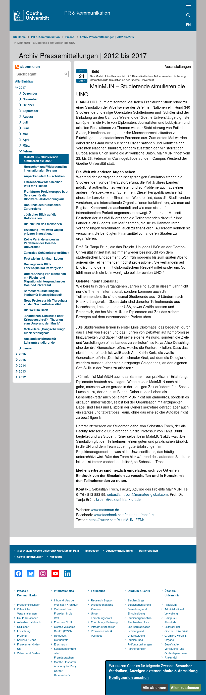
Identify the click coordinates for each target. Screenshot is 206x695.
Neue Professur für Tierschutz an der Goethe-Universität (45, 302)
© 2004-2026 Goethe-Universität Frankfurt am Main (48, 550)
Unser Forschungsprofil (101, 615)
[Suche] (65, 74)
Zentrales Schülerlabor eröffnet (46, 252)
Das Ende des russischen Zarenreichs (42, 206)
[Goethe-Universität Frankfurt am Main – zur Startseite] (38, 15)
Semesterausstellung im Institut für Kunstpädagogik (43, 293)
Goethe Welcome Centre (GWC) (64, 629)
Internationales (64, 591)
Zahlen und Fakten (28, 653)
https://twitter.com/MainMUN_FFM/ (116, 519)
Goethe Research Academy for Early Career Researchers (65, 668)
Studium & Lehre (139, 591)
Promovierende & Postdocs (101, 633)
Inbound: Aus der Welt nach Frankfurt (66, 602)
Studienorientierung (139, 604)
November (30, 99)
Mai (25, 134)
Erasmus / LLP (63, 622)
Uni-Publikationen (27, 618)
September (30, 110)
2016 (22, 354)
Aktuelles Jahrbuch (28, 622)
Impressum (92, 550)
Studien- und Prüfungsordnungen (140, 642)
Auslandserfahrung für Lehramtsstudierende (40, 340)
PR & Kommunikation (87, 13)
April (26, 139)
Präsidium (171, 604)
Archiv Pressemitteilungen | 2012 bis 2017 (107, 37)
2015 (22, 359)
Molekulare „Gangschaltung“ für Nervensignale (44, 331)
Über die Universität (172, 593)
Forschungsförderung (103, 622)
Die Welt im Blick (36, 310)
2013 (22, 371)
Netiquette (56, 556)
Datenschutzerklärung (119, 550)
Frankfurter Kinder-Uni (28, 646)
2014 (22, 365)
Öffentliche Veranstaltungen (27, 611)
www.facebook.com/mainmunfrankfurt (124, 514)
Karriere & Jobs (26, 640)
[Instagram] (42, 573)
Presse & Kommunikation (27, 593)
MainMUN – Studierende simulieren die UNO (41, 159)
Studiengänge (136, 600)
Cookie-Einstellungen (30, 556)
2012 (22, 377)
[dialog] (156, 678)
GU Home (19, 37)
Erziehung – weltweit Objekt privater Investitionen (43, 231)
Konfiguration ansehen (129, 677)
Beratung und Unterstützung (136, 633)
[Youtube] (55, 573)
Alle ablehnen (154, 687)
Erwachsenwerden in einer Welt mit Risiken (43, 184)
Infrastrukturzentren (103, 627)
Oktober (28, 105)
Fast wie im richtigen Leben (43, 258)
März (26, 145)
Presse (69, 37)
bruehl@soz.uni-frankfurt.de (118, 499)
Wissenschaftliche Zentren (102, 606)
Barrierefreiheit (148, 550)
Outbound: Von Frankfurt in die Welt (63, 613)
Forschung (98, 591)
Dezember (30, 93)
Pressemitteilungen (28, 604)
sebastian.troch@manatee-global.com (137, 494)
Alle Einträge (24, 81)
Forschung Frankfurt (23, 633)
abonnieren (29, 66)
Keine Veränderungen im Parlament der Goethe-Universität (41, 243)
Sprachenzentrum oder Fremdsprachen (65, 652)
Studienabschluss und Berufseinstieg (139, 624)
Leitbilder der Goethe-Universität (176, 629)
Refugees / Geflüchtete (61, 637)
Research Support (102, 600)
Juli (25, 122)
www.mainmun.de (105, 509)
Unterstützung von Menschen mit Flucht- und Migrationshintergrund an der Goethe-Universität (45, 279)
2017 (22, 87)
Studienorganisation (139, 618)
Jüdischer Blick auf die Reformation (40, 216)
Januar (28, 348)
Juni (26, 128)
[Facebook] (18, 573)
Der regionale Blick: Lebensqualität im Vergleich (43, 266)
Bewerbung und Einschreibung (137, 611)
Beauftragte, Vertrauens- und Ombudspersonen (176, 648)
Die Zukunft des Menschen (43, 224)
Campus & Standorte (171, 620)
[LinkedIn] (67, 573)
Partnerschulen (137, 648)
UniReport (23, 627)
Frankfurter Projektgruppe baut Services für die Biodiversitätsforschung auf (46, 195)
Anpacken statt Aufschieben (44, 176)
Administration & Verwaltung (174, 611)
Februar (28, 151)
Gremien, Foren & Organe (175, 637)
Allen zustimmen (185, 687)
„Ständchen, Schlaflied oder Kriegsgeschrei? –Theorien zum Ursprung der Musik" (44, 319)
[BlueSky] (30, 573)
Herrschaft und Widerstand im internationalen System (45, 168)
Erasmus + (60, 644)
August (28, 116)
